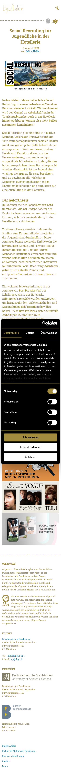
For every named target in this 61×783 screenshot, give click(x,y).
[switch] (52, 401)
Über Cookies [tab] (49, 332)
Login (5, 766)
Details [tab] (30, 332)
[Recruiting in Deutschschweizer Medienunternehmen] (30, 465)
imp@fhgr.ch (16, 659)
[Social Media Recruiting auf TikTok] (30, 529)
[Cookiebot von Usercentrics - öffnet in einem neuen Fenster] (43, 323)
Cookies (6, 761)
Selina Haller (33, 51)
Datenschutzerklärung (13, 756)
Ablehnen (30, 457)
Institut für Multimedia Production (18, 751)
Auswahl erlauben (30, 447)
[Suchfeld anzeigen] (57, 8)
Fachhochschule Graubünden (16, 639)
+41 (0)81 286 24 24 (15, 655)
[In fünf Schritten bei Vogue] (30, 497)
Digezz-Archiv (9, 745)
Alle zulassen (30, 437)
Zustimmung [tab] (11, 332)
